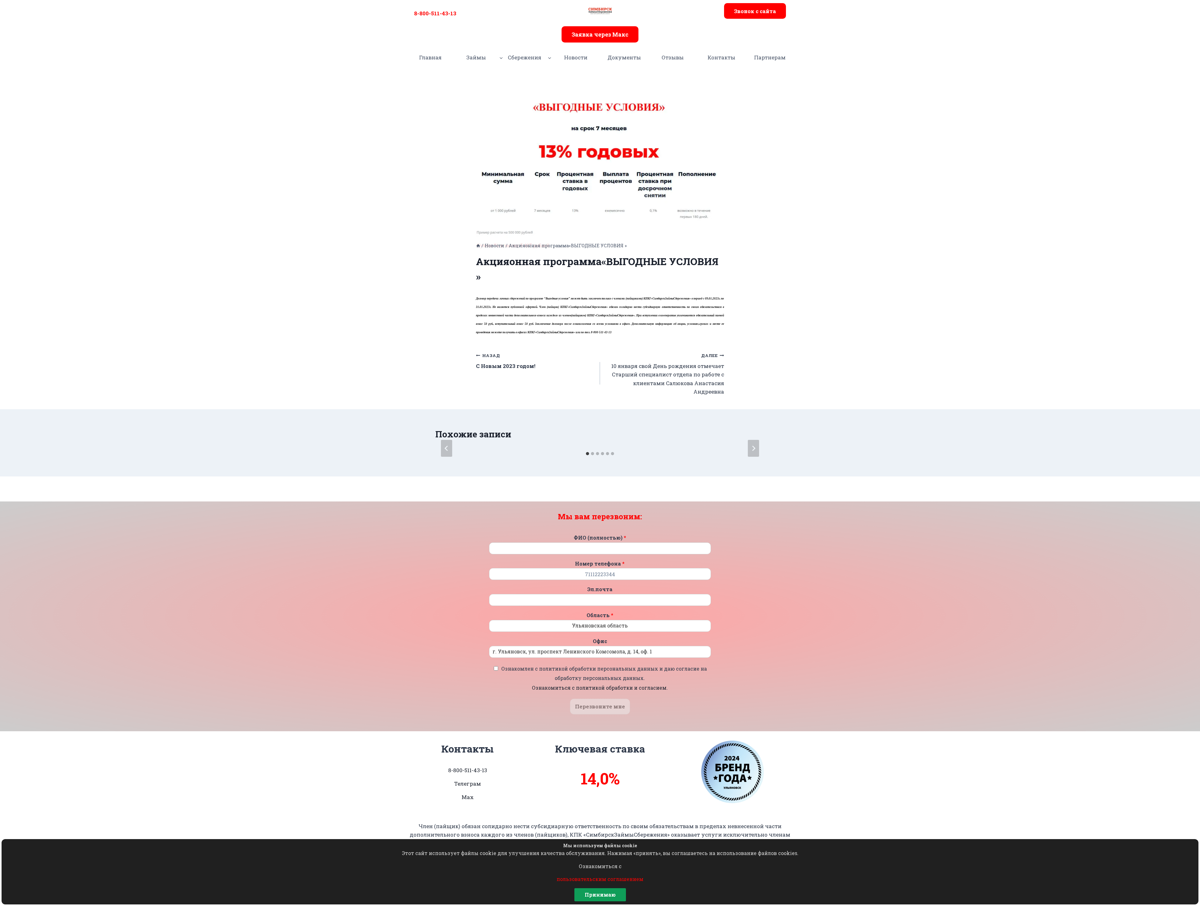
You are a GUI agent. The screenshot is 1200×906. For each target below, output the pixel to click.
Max (468, 797)
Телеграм (467, 783)
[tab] (587, 453)
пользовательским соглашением (600, 879)
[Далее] (753, 448)
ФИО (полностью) (600, 538)
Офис (600, 641)
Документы (624, 57)
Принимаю (600, 894)
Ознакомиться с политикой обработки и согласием (599, 687)
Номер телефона (600, 564)
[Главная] (478, 246)
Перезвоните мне (600, 706)
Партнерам (770, 57)
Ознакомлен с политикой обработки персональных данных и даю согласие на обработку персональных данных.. (604, 678)
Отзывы (673, 57)
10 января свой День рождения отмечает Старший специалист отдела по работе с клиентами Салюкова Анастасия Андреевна (667, 374)
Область (600, 615)
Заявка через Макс (600, 34)
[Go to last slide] (446, 448)
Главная (430, 57)
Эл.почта (599, 589)
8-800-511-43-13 (435, 13)
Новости (576, 57)
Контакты (721, 57)
